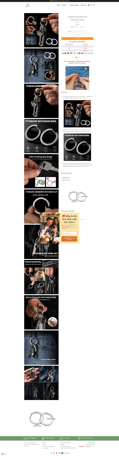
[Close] (77, 214)
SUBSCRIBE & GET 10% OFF (69, 238)
